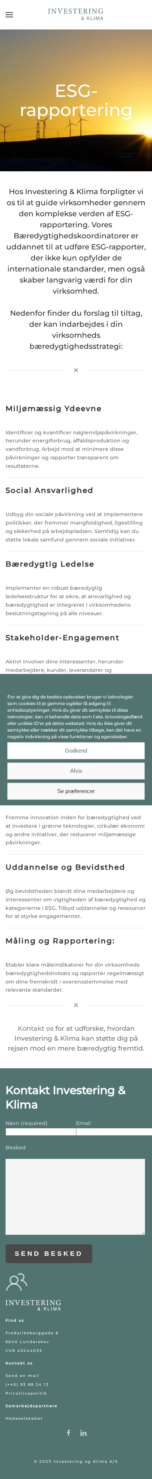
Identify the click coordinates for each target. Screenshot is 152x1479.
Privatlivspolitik (26, 1393)
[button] (9, 14)
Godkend (76, 750)
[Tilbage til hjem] (76, 14)
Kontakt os (35, 1028)
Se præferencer (76, 791)
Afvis (76, 771)
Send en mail (22, 1375)
